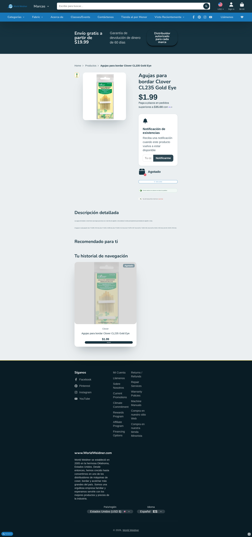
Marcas (39, 6)
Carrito (241, 6)
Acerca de (57, 17)
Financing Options (119, 433)
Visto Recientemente (168, 17)
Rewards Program (118, 414)
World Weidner (131, 530)
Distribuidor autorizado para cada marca (162, 37)
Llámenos (227, 17)
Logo (17, 6)
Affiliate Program (118, 423)
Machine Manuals (136, 403)
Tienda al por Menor (134, 17)
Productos (90, 65)
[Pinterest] (199, 17)
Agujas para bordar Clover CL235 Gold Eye (105, 304)
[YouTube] (210, 17)
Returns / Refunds (136, 374)
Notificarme (163, 158)
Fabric (36, 17)
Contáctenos (106, 17)
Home (77, 65)
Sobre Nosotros (118, 385)
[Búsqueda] (206, 6)
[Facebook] (193, 17)
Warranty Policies (136, 393)
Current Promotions (120, 395)
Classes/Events (80, 17)
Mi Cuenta (119, 372)
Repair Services (136, 384)
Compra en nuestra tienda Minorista (138, 430)
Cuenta (231, 6)
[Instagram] (205, 17)
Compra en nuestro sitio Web (138, 414)
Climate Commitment (121, 404)
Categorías (14, 17)
